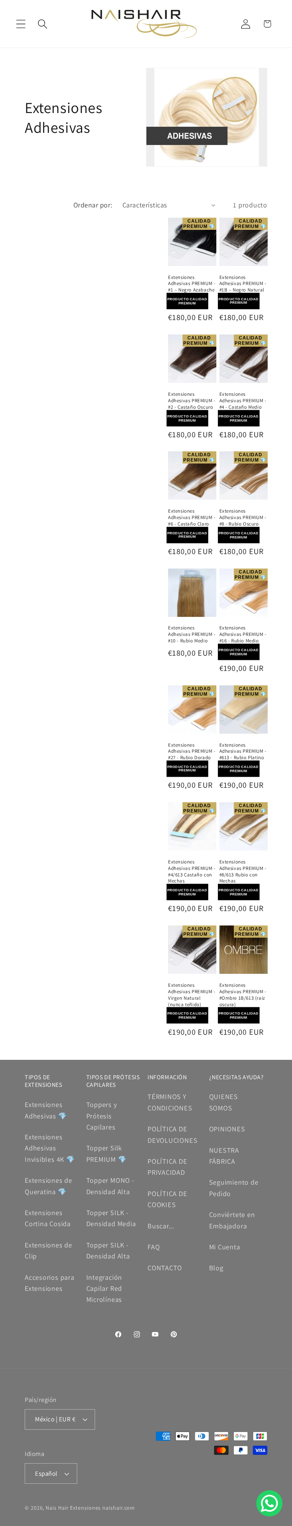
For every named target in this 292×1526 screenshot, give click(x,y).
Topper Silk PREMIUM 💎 (106, 1153)
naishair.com (118, 1507)
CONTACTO (165, 1267)
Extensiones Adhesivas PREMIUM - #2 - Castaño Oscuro (191, 400)
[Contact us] (269, 1503)
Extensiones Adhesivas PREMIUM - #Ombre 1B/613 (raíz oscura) (243, 995)
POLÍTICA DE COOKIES (167, 1199)
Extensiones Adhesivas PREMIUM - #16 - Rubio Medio (243, 634)
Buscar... (161, 1225)
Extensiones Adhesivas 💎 (46, 1110)
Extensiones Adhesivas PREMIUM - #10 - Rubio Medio (191, 634)
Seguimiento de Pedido (234, 1187)
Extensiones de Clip (48, 1250)
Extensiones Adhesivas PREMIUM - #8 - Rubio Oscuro (243, 517)
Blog (216, 1267)
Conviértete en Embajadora (232, 1220)
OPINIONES (227, 1128)
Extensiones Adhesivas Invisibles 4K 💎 (50, 1148)
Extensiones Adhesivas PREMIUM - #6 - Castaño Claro (191, 517)
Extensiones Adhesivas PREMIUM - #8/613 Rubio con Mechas (243, 871)
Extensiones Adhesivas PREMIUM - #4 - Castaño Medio (243, 400)
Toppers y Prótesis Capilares (101, 1115)
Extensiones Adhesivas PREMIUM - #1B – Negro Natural (243, 283)
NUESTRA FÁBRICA (224, 1155)
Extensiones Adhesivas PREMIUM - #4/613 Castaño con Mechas (191, 871)
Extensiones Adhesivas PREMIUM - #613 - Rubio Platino (243, 751)
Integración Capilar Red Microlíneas (104, 1288)
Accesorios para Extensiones (50, 1283)
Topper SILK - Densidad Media (111, 1218)
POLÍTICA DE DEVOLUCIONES (172, 1134)
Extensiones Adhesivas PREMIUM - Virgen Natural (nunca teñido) (191, 995)
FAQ (154, 1246)
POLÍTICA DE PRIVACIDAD (167, 1166)
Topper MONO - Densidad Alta (110, 1186)
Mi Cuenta (224, 1246)
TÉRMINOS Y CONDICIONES (170, 1102)
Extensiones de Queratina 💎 (48, 1186)
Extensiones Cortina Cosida (48, 1218)
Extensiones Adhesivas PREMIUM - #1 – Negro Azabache (191, 283)
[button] (21, 24)
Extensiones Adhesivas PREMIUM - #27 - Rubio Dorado (191, 751)
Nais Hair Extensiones (73, 1507)
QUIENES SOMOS (223, 1102)
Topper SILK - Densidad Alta (108, 1250)
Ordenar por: (93, 204)
